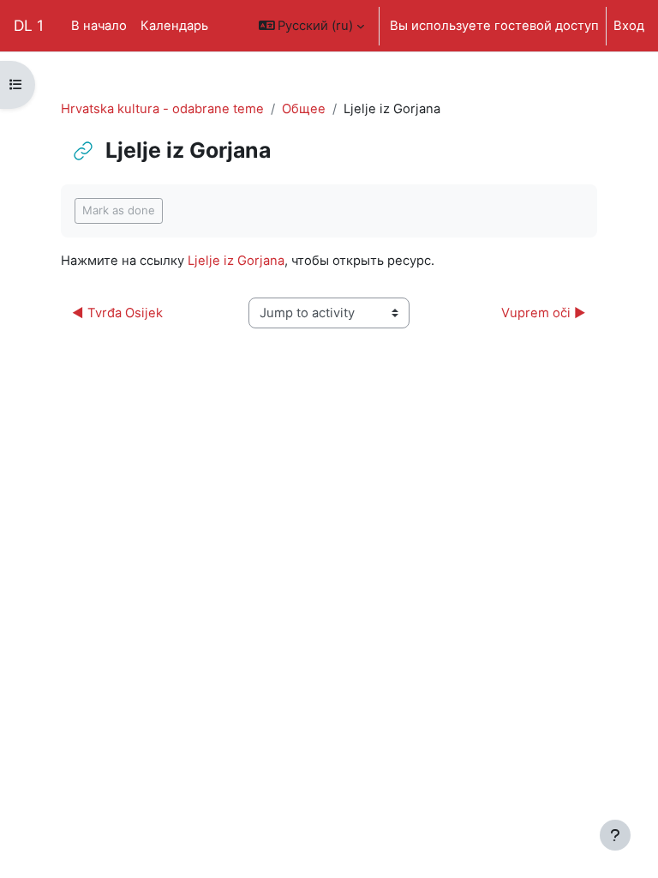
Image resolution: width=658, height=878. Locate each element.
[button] (312, 25)
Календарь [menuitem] (174, 25)
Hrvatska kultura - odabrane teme (162, 109)
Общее (304, 109)
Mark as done (118, 210)
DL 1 (29, 25)
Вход (628, 25)
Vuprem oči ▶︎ (543, 313)
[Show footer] (615, 835)
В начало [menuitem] (99, 25)
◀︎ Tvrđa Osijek (117, 313)
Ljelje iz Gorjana (236, 260)
